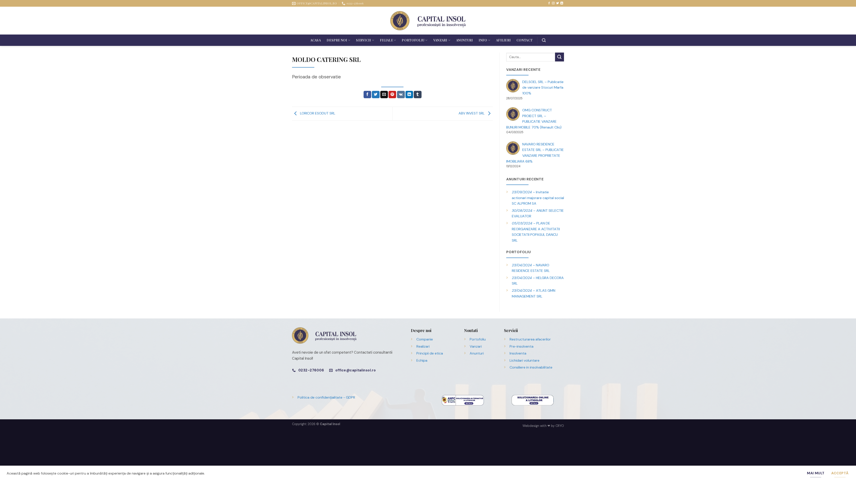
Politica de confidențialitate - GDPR (326, 397)
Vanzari (440, 40)
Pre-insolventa (521, 346)
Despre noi (337, 40)
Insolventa (518, 353)
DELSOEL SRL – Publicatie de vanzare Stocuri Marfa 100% (543, 87)
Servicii (363, 40)
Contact (524, 40)
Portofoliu (413, 40)
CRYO (560, 426)
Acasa (315, 40)
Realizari (423, 346)
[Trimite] (559, 57)
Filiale (386, 40)
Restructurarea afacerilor (530, 339)
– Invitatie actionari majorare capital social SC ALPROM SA (538, 198)
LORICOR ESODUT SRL (317, 113)
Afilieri (503, 40)
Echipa (421, 360)
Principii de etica (429, 353)
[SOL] (532, 399)
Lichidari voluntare (524, 360)
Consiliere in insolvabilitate (531, 367)
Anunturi (464, 40)
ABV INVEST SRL (472, 113)
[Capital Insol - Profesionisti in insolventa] (428, 20)
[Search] (544, 40)
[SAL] (463, 399)
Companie (424, 339)
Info (483, 40)
